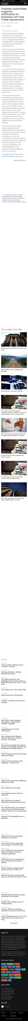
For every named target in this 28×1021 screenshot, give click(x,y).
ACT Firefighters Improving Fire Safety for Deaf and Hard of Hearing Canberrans (12, 852)
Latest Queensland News (7, 991)
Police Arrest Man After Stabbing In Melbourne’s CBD (14, 781)
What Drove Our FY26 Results (12, 695)
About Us (3, 1012)
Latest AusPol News (6, 999)
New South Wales (16, 972)
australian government (8, 196)
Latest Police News (6, 995)
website (23, 201)
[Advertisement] (14, 177)
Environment (5, 975)
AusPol (3, 972)
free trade (14, 198)
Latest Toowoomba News (7, 990)
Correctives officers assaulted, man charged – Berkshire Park (12, 844)
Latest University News (7, 997)
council (23, 969)
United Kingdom (16, 201)
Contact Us (3, 1016)
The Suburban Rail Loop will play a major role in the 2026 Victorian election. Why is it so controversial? (14, 809)
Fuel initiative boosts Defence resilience (12, 794)
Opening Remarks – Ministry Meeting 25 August (11, 673)
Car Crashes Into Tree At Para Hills (13, 690)
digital (20, 196)
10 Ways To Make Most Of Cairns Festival (13, 701)
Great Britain (5, 200)
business (11, 977)
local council (4, 969)
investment (13, 200)
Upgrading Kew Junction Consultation (10, 730)
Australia (14, 195)
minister (8, 972)
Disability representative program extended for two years (13, 895)
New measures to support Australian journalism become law (13, 801)
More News (14, 923)
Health (10, 975)
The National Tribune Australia (15, 1018)
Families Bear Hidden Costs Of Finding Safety (12, 902)
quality (10, 201)
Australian (19, 195)
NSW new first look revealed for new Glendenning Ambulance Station (12, 860)
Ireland (18, 200)
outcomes (4, 201)
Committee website (8, 156)
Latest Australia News (6, 988)
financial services (6, 198)
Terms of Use (13, 1012)
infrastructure (17, 975)
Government (21, 198)
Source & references (19, 160)
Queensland (11, 969)
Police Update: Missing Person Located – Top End (12, 666)
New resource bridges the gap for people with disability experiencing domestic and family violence (13, 746)
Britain (16, 196)
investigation (18, 977)
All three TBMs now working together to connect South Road (13, 910)
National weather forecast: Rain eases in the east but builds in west (14, 876)
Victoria (18, 966)
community (4, 966)
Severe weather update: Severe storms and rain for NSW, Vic (12, 869)
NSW (13, 966)
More (18, 949)
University (18, 969)
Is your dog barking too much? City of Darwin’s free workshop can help (13, 917)
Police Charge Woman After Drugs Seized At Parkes (13, 754)
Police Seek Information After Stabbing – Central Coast (12, 762)
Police (9, 966)
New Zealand (5, 977)
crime (9, 980)
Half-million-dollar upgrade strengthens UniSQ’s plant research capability (11, 721)
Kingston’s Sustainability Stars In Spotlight (13, 817)
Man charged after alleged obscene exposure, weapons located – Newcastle (11, 737)
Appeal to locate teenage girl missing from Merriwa (11, 837)
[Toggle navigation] (25, 3)
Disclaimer (21, 1012)
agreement (8, 195)
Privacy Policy (13, 1016)
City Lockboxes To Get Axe (10, 788)
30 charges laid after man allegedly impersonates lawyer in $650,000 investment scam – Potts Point (14, 681)
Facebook (7, 1006)
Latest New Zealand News (8, 993)
